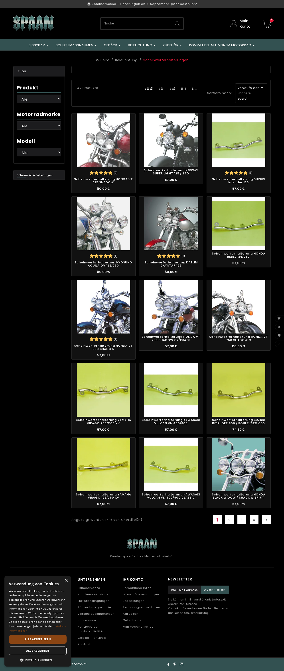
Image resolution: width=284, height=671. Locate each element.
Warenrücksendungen (141, 594)
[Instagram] (181, 664)
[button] (39, 71)
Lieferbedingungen (94, 601)
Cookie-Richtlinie (92, 638)
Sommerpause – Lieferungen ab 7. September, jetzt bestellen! (144, 4)
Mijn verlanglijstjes (138, 627)
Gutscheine (132, 620)
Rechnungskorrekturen (141, 607)
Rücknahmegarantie (94, 607)
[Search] (177, 23)
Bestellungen (134, 601)
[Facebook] (168, 664)
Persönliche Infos (137, 588)
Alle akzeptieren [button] (37, 639)
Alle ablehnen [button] (37, 651)
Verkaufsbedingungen (96, 614)
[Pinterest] (174, 664)
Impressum (87, 620)
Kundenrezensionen (94, 594)
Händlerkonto (89, 588)
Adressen (130, 614)
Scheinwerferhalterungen (35, 175)
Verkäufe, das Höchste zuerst (251, 93)
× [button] (66, 580)
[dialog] (37, 621)
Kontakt (84, 644)
